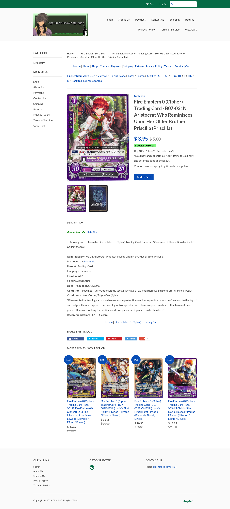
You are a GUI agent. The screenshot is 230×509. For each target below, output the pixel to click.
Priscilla (92, 232)
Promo (141, 75)
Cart (151, 4)
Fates (131, 75)
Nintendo (139, 95)
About (86, 66)
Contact (104, 66)
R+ (180, 75)
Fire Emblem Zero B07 (92, 53)
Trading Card (150, 322)
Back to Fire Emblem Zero (87, 80)
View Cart (191, 29)
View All (102, 75)
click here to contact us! (165, 466)
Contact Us (157, 19)
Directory (39, 62)
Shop (110, 19)
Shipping (175, 19)
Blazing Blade (118, 75)
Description (75, 222)
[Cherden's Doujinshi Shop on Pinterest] (91, 468)
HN (190, 75)
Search (36, 466)
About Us (124, 19)
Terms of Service (169, 29)
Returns (189, 19)
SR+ (160, 75)
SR (166, 75)
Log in (163, 4)
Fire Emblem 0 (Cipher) (127, 322)
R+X (173, 75)
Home (70, 53)
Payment (140, 19)
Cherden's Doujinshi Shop (65, 500)
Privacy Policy (146, 29)
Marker (151, 75)
